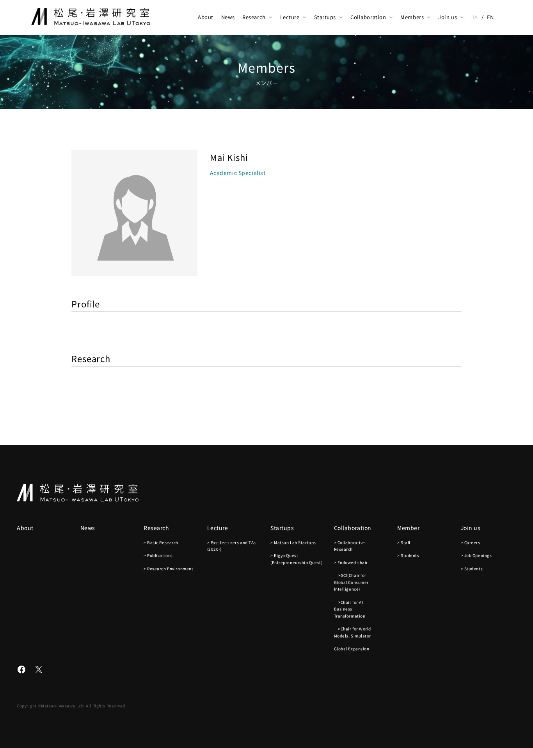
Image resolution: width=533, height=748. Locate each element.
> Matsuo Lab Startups (293, 542)
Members (412, 17)
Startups (325, 17)
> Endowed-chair (351, 562)
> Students (408, 555)
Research (253, 17)
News (228, 17)
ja (474, 17)
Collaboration (368, 17)
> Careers (470, 542)
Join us (447, 17)
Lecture (290, 17)
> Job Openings (476, 555)
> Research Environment (168, 568)
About (205, 17)
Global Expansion (352, 649)
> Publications (158, 555)
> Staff (403, 542)
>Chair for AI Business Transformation (350, 609)
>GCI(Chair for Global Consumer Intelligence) (351, 582)
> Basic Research (161, 542)
